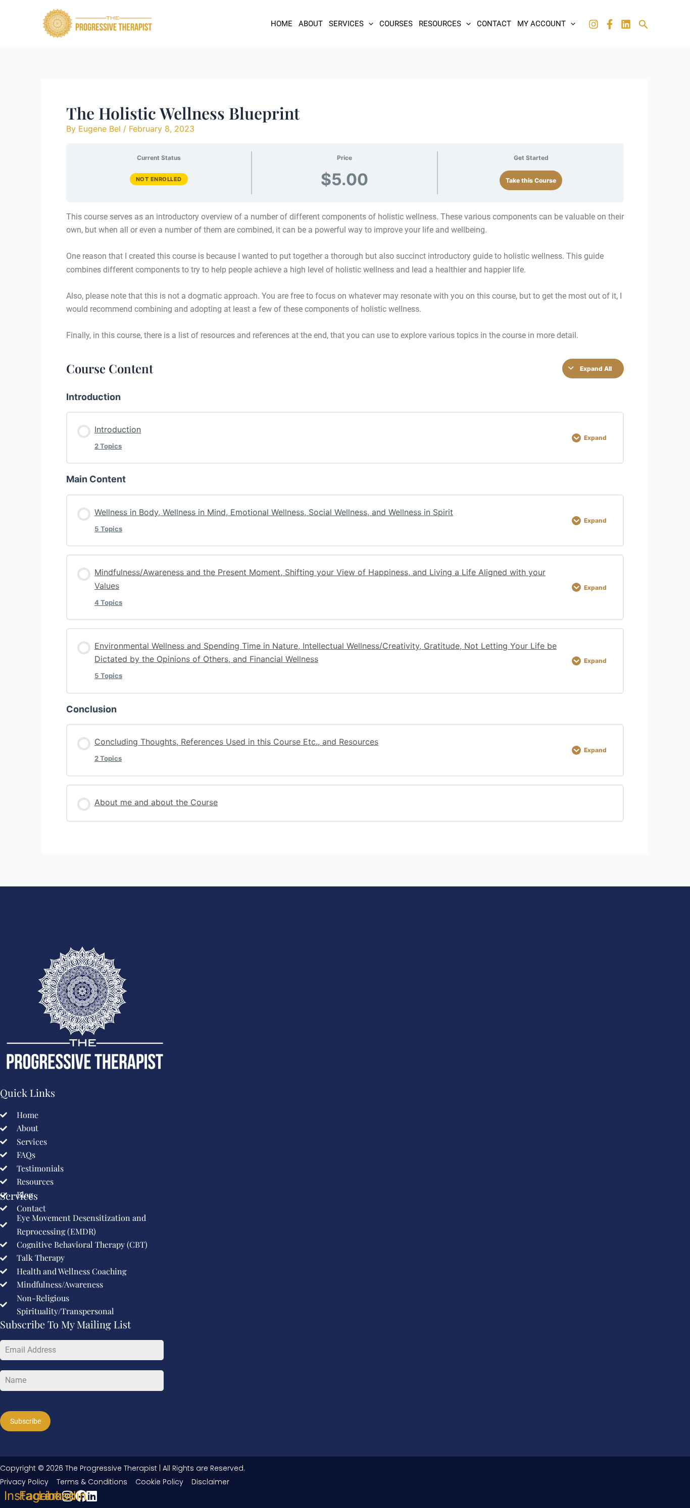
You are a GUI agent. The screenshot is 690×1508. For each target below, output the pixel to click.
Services (346, 23)
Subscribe (25, 1421)
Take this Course (531, 180)
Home (281, 23)
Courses (396, 23)
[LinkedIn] (626, 24)
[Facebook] (610, 24)
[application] (368, 24)
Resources (440, 23)
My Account (541, 23)
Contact (494, 23)
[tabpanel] (345, 276)
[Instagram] (593, 24)
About (311, 23)
